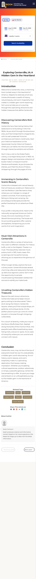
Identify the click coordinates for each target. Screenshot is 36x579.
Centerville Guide (16, 59)
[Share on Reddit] (16, 409)
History (18, 397)
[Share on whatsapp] (25, 409)
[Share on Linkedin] (22, 409)
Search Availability (18, 43)
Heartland (26, 392)
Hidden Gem (9, 397)
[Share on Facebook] (11, 409)
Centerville (9, 392)
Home (4, 59)
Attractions (27, 397)
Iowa (18, 392)
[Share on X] (19, 409)
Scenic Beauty (17, 401)
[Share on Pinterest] (14, 409)
